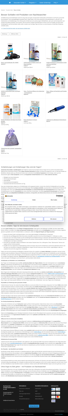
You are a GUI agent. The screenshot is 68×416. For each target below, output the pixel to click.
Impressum (37, 393)
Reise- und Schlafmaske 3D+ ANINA (9, 62)
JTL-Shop (61, 414)
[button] (11, 55)
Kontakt (21, 396)
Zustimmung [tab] (14, 199)
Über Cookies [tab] (54, 199)
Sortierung (4, 33)
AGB (36, 391)
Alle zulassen (53, 218)
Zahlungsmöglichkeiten (24, 393)
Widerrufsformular (39, 398)
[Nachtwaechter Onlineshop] (9, 2)
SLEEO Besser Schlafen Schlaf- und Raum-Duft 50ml (32, 63)
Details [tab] (34, 199)
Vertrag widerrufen (34, 406)
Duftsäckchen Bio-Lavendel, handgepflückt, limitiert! (11, 149)
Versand (22, 409)
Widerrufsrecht (38, 396)
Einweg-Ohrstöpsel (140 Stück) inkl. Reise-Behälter (11, 120)
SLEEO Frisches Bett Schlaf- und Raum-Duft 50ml (10, 92)
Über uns (21, 391)
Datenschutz (38, 388)
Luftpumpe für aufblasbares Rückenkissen (56, 119)
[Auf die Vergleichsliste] (15, 43)
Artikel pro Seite (14, 33)
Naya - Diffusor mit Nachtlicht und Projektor (56, 91)
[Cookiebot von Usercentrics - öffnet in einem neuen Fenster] (57, 196)
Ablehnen (34, 218)
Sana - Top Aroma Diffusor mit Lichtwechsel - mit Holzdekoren (34, 92)
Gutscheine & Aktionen (24, 388)
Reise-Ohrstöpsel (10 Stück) (30, 119)
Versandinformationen (24, 398)
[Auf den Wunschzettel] (19, 43)
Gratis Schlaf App (45, 2)
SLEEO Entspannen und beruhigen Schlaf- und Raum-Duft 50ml (56, 63)
